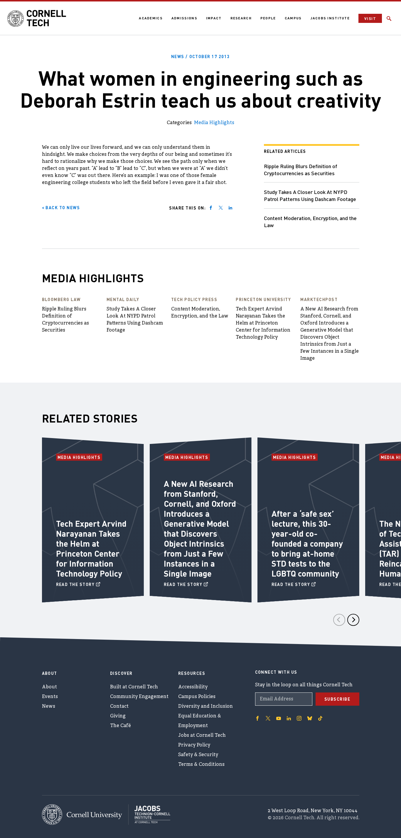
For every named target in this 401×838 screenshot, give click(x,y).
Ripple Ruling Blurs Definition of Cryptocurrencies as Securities (300, 169)
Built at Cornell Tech (134, 687)
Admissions (184, 18)
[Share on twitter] (221, 208)
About (49, 687)
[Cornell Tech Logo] (36, 18)
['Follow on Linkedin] (289, 718)
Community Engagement (139, 697)
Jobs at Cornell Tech (202, 736)
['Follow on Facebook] (257, 718)
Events (50, 697)
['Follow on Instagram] (299, 718)
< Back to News (61, 207)
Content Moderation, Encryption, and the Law (310, 221)
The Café (120, 726)
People (268, 18)
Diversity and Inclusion (205, 706)
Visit (370, 18)
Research (241, 18)
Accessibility (193, 687)
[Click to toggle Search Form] (389, 18)
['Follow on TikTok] (320, 718)
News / (200, 56)
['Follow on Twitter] (268, 718)
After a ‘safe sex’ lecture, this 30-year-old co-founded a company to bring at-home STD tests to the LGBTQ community (307, 543)
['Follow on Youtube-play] (278, 718)
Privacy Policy (194, 745)
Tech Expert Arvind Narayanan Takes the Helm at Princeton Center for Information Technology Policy (263, 323)
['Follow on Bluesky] (309, 718)
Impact (214, 18)
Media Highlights (214, 123)
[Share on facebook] (211, 208)
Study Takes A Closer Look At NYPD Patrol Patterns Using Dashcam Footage (310, 195)
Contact (119, 706)
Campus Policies (196, 697)
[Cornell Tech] (85, 814)
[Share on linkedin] (230, 208)
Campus (293, 18)
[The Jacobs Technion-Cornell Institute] (149, 814)
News (48, 706)
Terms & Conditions (201, 765)
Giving (118, 716)
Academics (151, 18)
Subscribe (337, 699)
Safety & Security (198, 755)
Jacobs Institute (330, 18)
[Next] (353, 620)
